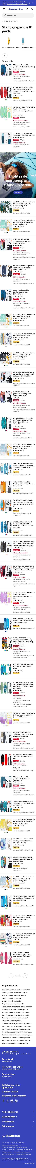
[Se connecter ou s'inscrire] (27, 9)
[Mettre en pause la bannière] (29, 2)
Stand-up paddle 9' (8, 47)
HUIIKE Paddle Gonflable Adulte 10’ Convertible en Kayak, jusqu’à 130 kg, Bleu (24, 879)
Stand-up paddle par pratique (12, 1001)
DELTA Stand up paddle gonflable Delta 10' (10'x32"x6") (24, 66)
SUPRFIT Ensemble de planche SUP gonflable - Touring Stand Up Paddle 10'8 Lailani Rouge (23, 568)
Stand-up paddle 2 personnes (12, 998)
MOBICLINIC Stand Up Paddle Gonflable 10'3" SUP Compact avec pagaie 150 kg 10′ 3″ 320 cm (23, 503)
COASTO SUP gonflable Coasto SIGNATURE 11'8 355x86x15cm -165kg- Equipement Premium (24, 543)
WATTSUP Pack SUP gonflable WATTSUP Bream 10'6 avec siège (23, 666)
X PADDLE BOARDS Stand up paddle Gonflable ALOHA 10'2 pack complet (23, 859)
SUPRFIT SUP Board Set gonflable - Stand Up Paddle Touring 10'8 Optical (23, 393)
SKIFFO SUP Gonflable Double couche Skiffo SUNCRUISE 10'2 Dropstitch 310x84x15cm (23, 465)
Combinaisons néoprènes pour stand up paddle (18, 1035)
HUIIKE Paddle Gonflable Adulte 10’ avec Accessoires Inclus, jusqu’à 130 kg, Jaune (24, 821)
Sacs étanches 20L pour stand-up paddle (16, 1029)
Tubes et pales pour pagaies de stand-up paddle (18, 1032)
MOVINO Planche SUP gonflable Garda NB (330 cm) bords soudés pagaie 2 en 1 (24, 267)
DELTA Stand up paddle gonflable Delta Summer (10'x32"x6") (21, 779)
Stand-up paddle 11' (23, 47)
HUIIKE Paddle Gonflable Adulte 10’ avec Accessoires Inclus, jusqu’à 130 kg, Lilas (24, 715)
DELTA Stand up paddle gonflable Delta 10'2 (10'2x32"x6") (21, 292)
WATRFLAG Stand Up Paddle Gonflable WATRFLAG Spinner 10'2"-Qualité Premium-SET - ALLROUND (23, 685)
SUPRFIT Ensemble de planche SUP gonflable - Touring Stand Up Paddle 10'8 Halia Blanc (23, 374)
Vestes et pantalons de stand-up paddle (15, 1012)
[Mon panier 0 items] (31, 9)
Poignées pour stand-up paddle (13, 1004)
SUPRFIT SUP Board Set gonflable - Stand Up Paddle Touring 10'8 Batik (23, 241)
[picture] (6, 70)
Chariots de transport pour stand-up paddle (17, 1006)
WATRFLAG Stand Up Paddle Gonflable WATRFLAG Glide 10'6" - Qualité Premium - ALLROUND (23, 421)
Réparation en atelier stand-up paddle (15, 1043)
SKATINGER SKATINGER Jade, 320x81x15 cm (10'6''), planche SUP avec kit (23, 803)
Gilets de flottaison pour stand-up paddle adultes (19, 1023)
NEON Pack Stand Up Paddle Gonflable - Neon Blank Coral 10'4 (23, 756)
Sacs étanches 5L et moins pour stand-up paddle (18, 1026)
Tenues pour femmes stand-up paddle (15, 1009)
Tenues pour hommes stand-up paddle (15, 1018)
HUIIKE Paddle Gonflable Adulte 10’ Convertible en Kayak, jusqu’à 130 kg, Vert (24, 204)
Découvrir (18, 192)
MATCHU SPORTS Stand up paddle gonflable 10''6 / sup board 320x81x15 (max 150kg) (23, 640)
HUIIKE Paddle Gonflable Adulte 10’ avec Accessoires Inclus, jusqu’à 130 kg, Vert (24, 222)
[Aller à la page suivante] (25, 975)
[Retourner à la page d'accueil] (16, 9)
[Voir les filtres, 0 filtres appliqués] (4, 55)
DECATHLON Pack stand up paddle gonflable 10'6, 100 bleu (24, 134)
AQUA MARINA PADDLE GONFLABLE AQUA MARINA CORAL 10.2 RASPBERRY (22, 955)
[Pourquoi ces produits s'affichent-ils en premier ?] (3, 61)
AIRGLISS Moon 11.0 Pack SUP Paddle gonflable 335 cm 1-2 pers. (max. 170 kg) (23, 841)
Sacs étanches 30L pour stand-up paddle (16, 1040)
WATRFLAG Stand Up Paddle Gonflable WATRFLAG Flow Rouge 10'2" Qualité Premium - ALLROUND (24, 90)
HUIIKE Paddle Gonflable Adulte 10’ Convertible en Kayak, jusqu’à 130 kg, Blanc (24, 335)
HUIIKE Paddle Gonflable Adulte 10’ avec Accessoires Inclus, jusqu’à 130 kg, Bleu (24, 446)
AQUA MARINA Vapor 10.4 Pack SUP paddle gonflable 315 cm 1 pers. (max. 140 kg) (24, 898)
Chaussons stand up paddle (11, 1021)
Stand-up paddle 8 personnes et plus (14, 992)
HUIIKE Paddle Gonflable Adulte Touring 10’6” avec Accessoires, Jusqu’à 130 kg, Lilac (24, 595)
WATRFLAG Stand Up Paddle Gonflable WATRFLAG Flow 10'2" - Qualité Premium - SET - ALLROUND (23, 525)
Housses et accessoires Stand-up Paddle (16, 1037)
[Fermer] (32, 2)
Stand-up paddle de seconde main (14, 995)
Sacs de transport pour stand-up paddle (15, 1015)
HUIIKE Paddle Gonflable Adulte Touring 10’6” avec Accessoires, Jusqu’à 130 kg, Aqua (24, 110)
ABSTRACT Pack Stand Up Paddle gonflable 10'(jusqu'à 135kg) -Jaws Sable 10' (23, 734)
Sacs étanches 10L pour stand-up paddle (16, 990)
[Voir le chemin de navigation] (2, 21)
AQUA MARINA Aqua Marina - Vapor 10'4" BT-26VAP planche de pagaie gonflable (23, 620)
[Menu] (4, 9)
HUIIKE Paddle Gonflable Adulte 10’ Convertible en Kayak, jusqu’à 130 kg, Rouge (24, 917)
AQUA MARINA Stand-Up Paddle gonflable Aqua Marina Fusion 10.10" (23, 484)
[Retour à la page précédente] (11, 975)
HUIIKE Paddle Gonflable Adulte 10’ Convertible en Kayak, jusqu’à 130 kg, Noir (24, 355)
